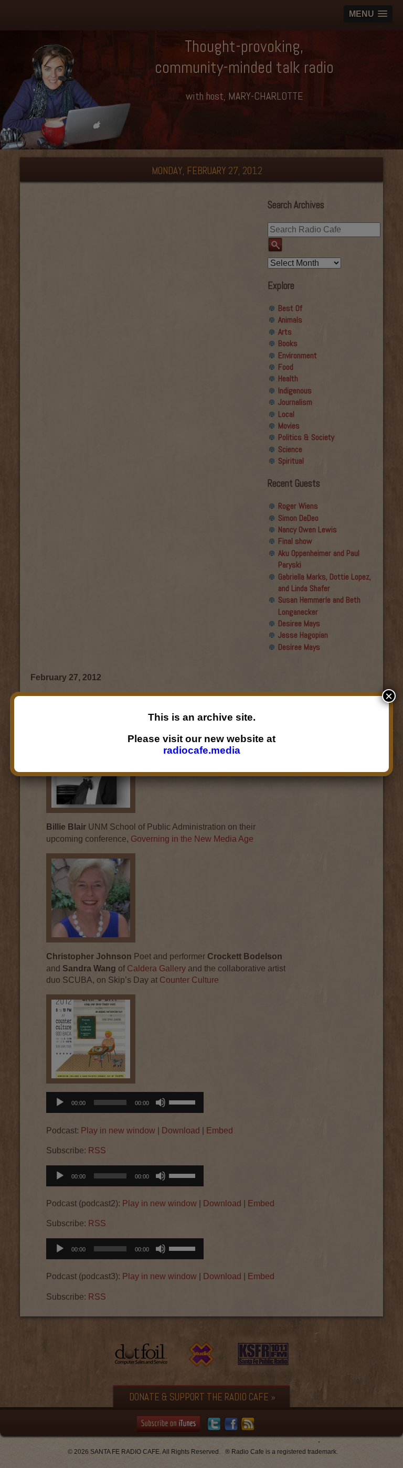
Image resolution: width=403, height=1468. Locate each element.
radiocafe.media (201, 750)
